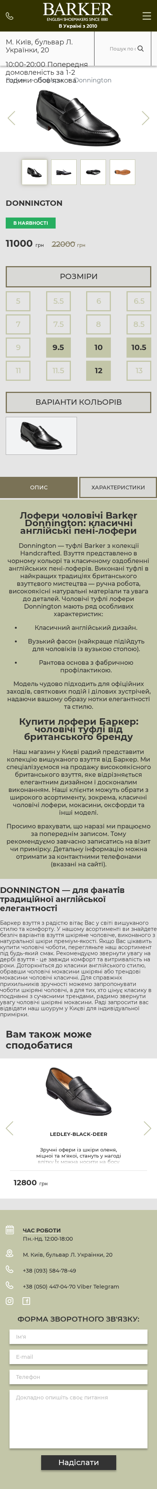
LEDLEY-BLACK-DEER (78, 1134)
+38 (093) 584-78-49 (49, 1270)
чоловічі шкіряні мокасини (54, 1002)
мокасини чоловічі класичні (39, 977)
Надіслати (78, 1462)
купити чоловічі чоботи (33, 947)
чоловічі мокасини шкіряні (65, 971)
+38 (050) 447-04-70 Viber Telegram (71, 1286)
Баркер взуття (20, 923)
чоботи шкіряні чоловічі (33, 990)
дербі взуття (17, 959)
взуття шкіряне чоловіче (80, 935)
